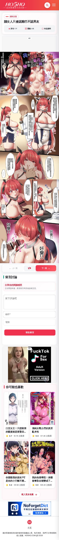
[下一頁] (44, 157)
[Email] (29, 522)
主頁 (29, 527)
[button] (47, 5)
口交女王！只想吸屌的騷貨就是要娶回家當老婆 (16, 430)
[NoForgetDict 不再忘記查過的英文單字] (29, 509)
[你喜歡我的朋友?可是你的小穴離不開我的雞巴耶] (16, 457)
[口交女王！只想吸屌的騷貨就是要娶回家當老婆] (16, 408)
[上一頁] (15, 157)
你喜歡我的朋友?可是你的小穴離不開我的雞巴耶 (16, 479)
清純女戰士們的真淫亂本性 (42, 430)
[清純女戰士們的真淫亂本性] (42, 408)
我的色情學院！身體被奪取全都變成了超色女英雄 (42, 479)
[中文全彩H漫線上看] (14, 5)
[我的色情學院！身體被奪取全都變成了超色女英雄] (42, 457)
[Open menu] (54, 5)
